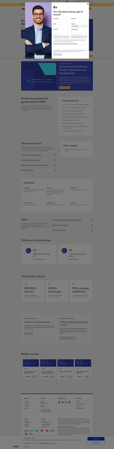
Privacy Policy (81, 50)
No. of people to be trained (77, 34)
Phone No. (55, 29)
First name (55, 18)
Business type (56, 34)
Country (73, 23)
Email (54, 23)
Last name (73, 18)
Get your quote (57, 54)
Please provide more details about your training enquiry (65, 43)
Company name (74, 29)
